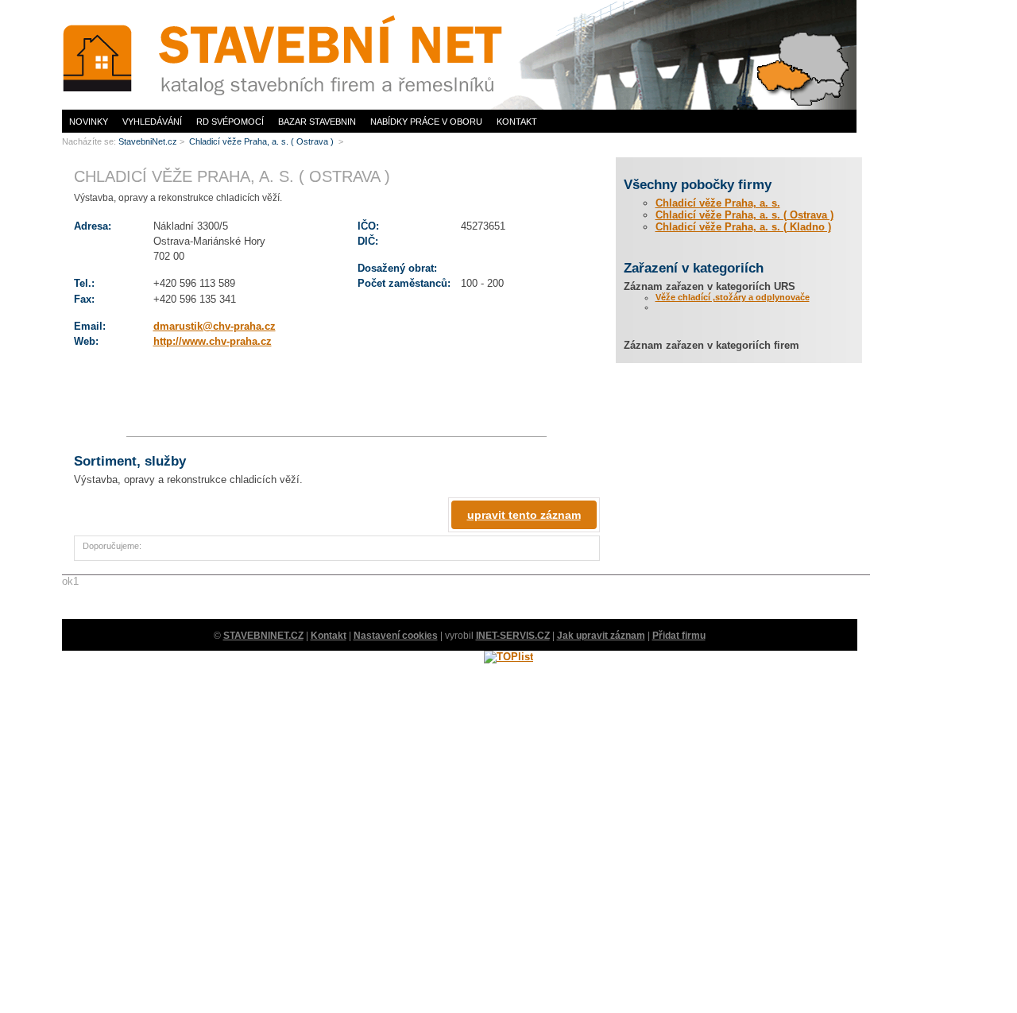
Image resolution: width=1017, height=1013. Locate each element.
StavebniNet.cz (147, 141)
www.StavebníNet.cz (101, 4)
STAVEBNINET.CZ (263, 635)
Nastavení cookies (396, 635)
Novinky (88, 121)
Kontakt (517, 121)
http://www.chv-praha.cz (212, 341)
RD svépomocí (230, 121)
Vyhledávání (152, 121)
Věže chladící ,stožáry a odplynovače (732, 297)
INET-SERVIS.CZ (513, 635)
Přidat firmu (679, 635)
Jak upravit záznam (601, 635)
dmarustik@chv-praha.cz (214, 326)
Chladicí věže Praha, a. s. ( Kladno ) (743, 227)
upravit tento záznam (524, 514)
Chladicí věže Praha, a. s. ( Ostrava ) (744, 215)
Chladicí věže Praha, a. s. (717, 203)
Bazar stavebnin (317, 121)
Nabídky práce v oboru (426, 121)
